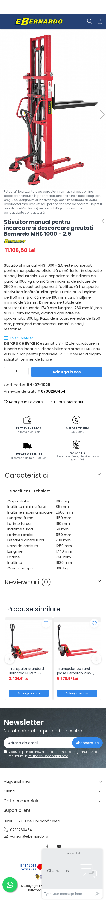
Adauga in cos (67, 372)
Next (102, 114)
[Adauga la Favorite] (46, 623)
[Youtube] (59, 846)
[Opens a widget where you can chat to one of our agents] (72, 873)
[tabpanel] (53, 109)
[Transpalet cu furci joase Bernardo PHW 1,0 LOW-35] (77, 640)
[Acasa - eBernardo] (38, 21)
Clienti (9, 791)
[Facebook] (47, 846)
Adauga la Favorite (25, 401)
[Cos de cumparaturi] (99, 22)
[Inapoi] (102, 221)
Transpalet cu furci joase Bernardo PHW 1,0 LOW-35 (76, 671)
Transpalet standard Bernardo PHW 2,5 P (26, 671)
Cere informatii (69, 401)
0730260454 (20, 829)
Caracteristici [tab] (27, 475)
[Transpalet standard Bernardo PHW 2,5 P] (28, 640)
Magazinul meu (17, 781)
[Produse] (6, 21)
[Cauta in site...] (89, 22)
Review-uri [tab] (28, 582)
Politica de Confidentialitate (48, 756)
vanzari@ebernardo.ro (28, 836)
